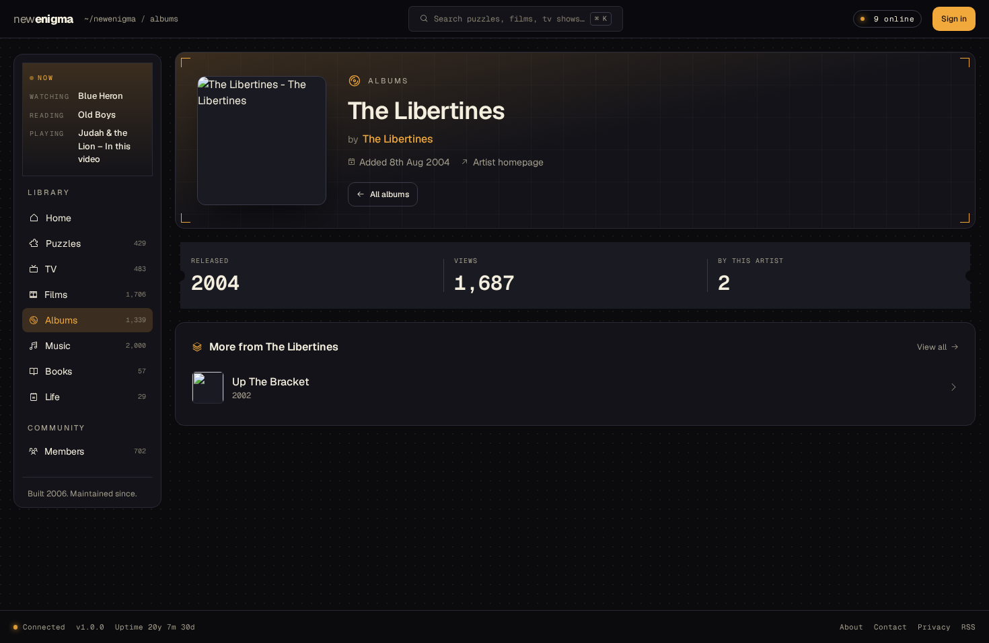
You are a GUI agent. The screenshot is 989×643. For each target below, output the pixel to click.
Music (95, 346)
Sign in (954, 18)
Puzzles (96, 243)
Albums (95, 320)
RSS (968, 627)
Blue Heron (100, 96)
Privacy (934, 627)
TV (95, 269)
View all (932, 347)
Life (95, 397)
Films (95, 295)
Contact (890, 627)
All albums (389, 194)
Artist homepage (508, 162)
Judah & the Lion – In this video (104, 146)
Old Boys (97, 114)
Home (58, 218)
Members (95, 451)
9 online (894, 19)
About (851, 627)
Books (95, 371)
